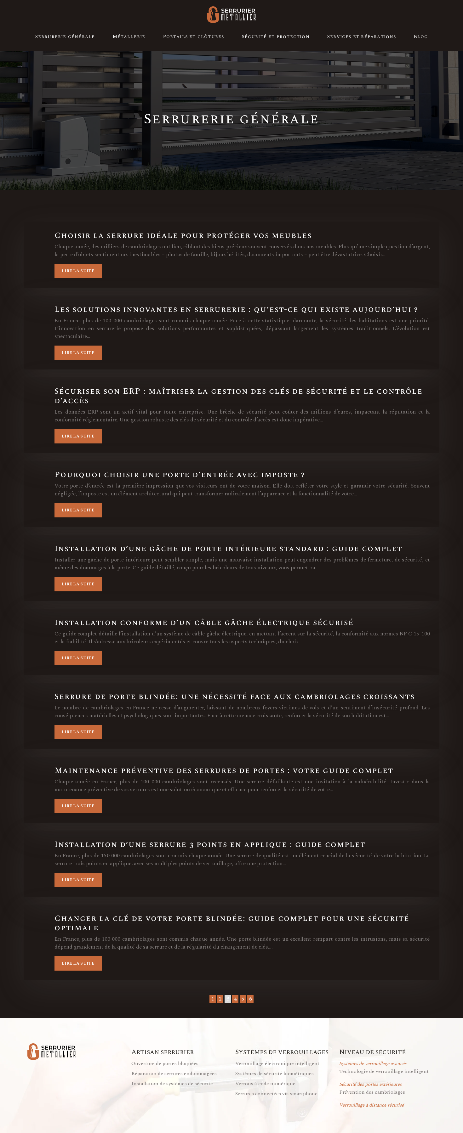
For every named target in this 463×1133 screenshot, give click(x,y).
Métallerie (129, 36)
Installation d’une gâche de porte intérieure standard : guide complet (228, 549)
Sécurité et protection (276, 36)
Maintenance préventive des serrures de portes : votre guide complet (223, 771)
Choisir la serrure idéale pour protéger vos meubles (183, 236)
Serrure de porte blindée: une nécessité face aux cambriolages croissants (234, 697)
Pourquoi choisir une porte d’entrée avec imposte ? (179, 475)
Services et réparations (361, 36)
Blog (421, 36)
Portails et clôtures (193, 36)
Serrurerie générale (65, 36)
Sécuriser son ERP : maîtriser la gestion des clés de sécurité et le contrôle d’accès (238, 396)
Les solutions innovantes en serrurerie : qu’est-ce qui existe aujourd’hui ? (236, 310)
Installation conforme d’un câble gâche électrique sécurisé (204, 623)
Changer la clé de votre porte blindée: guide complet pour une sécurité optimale (231, 923)
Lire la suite (78, 271)
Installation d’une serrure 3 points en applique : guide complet (210, 845)
